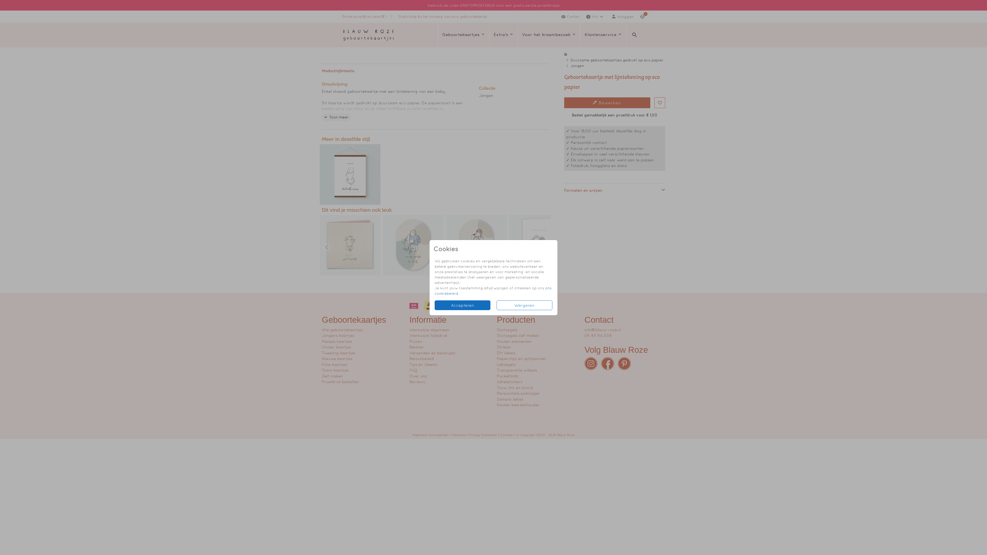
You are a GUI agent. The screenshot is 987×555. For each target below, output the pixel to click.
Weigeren (524, 305)
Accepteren (462, 305)
